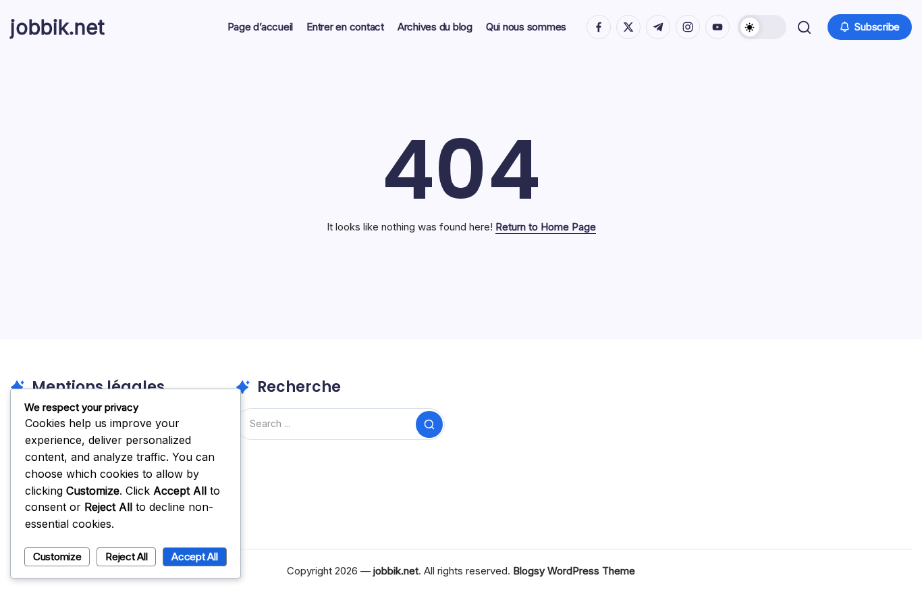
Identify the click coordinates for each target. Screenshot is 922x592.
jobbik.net (57, 27)
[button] (762, 27)
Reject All (126, 556)
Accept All (194, 556)
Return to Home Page (545, 226)
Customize (57, 556)
